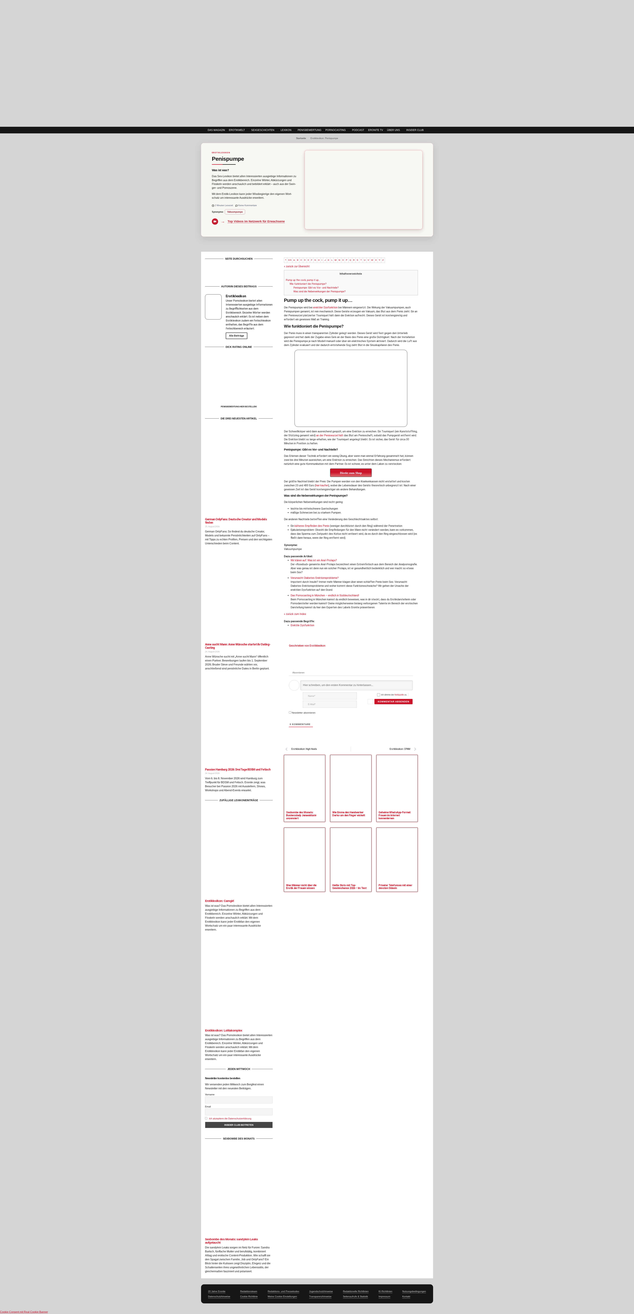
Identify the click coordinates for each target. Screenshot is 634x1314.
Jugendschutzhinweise (321, 1291)
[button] (435, 130)
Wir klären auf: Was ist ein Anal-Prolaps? (314, 560)
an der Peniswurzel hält (329, 435)
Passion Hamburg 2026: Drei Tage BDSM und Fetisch (238, 769)
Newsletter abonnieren (303, 712)
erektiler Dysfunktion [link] (325, 307)
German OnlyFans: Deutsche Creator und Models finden (236, 520)
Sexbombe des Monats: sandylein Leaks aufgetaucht (231, 1241)
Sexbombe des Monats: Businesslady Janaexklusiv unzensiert (301, 815)
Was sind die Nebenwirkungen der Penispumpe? (319, 291)
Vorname (209, 1094)
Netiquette (399, 695)
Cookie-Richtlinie (249, 1296)
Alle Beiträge (236, 335)
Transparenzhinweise (320, 1296)
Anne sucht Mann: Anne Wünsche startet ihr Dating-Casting (238, 646)
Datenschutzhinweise (219, 1296)
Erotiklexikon (221, 153)
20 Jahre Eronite (216, 1291)
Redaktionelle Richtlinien (356, 1291)
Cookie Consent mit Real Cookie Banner (24, 1312)
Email (208, 1106)
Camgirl (219, 901)
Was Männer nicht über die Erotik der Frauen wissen (301, 887)
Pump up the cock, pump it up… (303, 280)
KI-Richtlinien (385, 1291)
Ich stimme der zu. (394, 695)
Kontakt (406, 1296)
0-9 (289, 260)
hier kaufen (322, 485)
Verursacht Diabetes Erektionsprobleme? (315, 577)
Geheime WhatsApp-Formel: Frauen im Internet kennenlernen (395, 815)
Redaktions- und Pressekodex (283, 1291)
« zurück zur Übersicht (297, 266)
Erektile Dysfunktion (302, 625)
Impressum (384, 1296)
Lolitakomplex (223, 1030)
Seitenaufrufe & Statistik (355, 1296)
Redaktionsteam (248, 1291)
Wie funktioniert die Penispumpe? (308, 283)
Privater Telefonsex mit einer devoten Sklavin (395, 887)
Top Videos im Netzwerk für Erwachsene (256, 221)
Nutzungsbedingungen (414, 1291)
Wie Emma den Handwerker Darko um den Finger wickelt (348, 814)
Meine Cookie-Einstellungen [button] (282, 1296)
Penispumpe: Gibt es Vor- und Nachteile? (316, 287)
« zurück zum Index (295, 614)
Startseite (301, 138)
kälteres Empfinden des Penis (312, 525)
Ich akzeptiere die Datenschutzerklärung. (230, 1118)
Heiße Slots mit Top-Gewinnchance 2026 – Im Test (349, 887)
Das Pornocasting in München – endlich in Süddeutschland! (325, 595)
